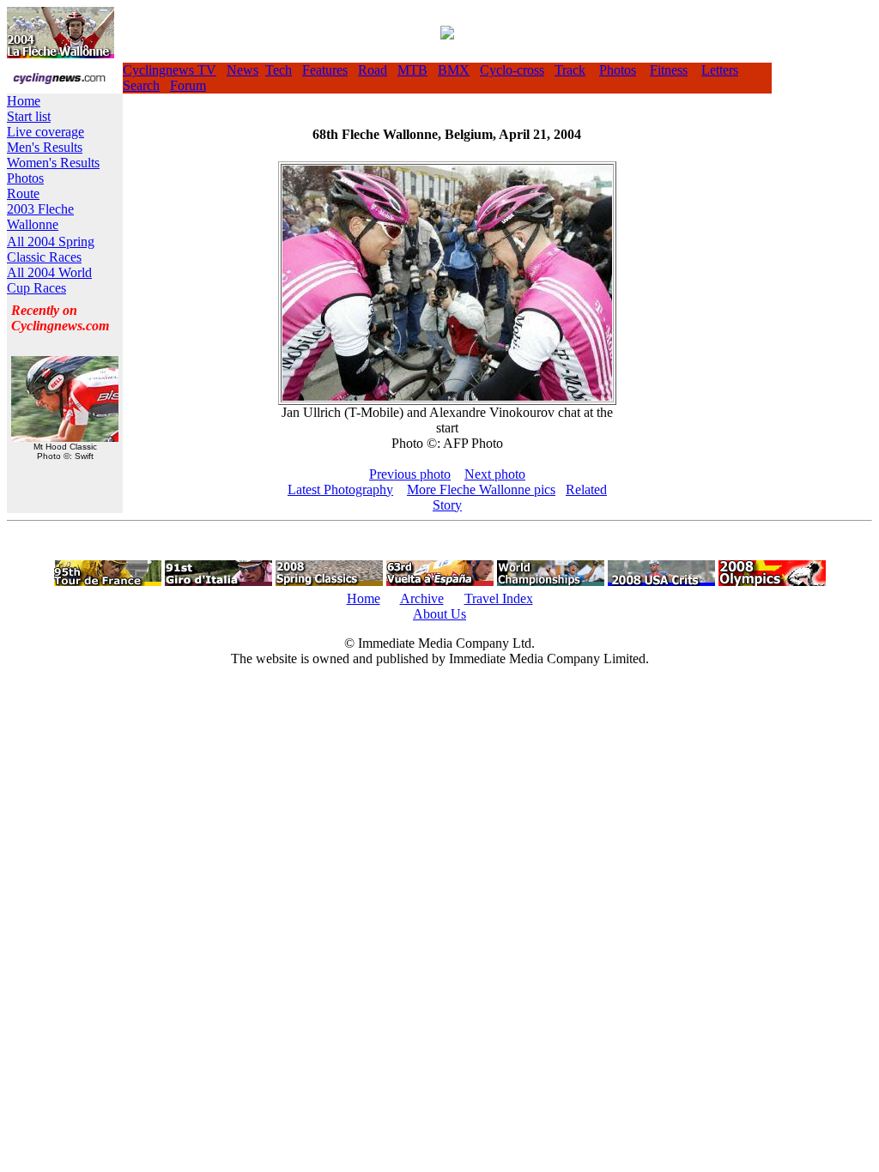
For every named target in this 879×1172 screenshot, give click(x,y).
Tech (278, 70)
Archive (422, 598)
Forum (188, 85)
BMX (454, 70)
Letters (719, 70)
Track (570, 70)
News (242, 70)
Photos (617, 70)
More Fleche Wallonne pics (481, 489)
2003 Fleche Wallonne (40, 217)
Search (141, 85)
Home (23, 101)
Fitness (669, 70)
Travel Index (498, 598)
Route (23, 193)
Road (372, 70)
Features (325, 70)
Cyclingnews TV (169, 70)
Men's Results (44, 147)
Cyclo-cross (512, 70)
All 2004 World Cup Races (49, 280)
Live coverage (45, 131)
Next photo (494, 474)
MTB (412, 70)
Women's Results (53, 162)
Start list (29, 116)
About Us (439, 614)
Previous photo (410, 474)
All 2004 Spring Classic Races (50, 249)
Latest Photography (340, 489)
